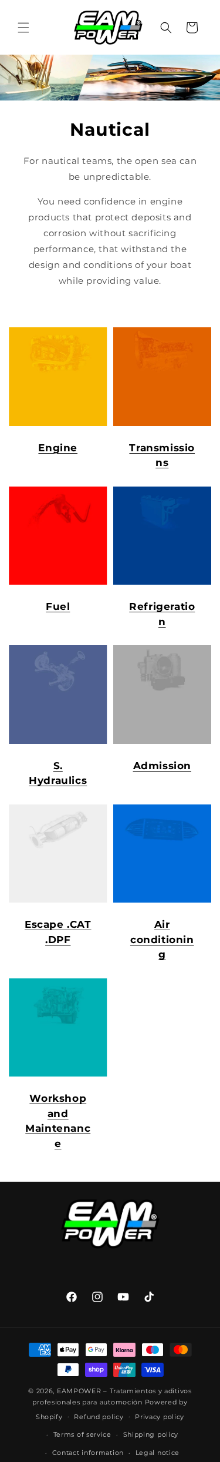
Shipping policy (151, 1434)
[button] (23, 28)
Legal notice (158, 1452)
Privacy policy (159, 1417)
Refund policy (98, 1417)
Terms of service (82, 1434)
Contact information (88, 1452)
